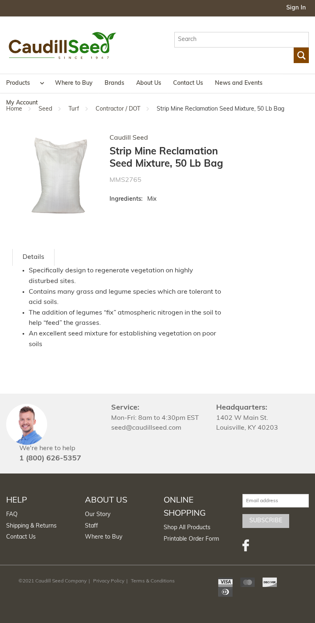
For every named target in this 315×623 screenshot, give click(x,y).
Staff (91, 526)
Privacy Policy (108, 581)
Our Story (97, 515)
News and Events (238, 83)
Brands (114, 83)
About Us (148, 83)
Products (18, 83)
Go (301, 55)
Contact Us (188, 83)
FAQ (12, 515)
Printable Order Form (191, 539)
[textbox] (241, 40)
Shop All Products (187, 528)
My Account (22, 103)
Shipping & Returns (31, 526)
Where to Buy (74, 83)
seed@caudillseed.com (146, 428)
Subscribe (265, 521)
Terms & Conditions (153, 581)
